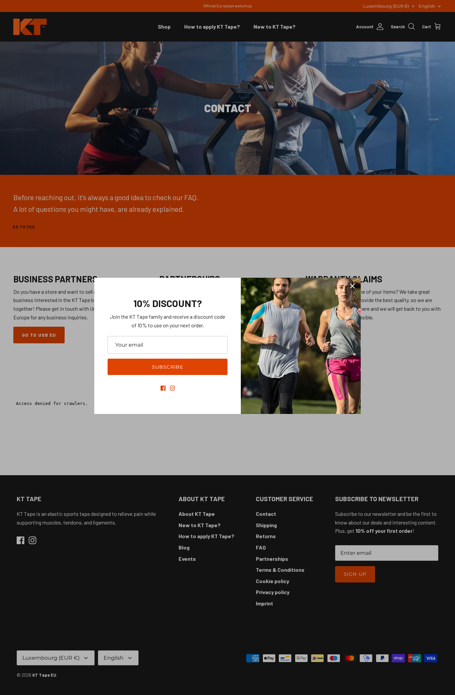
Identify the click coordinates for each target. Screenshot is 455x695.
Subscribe (167, 367)
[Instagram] (172, 388)
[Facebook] (163, 388)
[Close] (352, 286)
